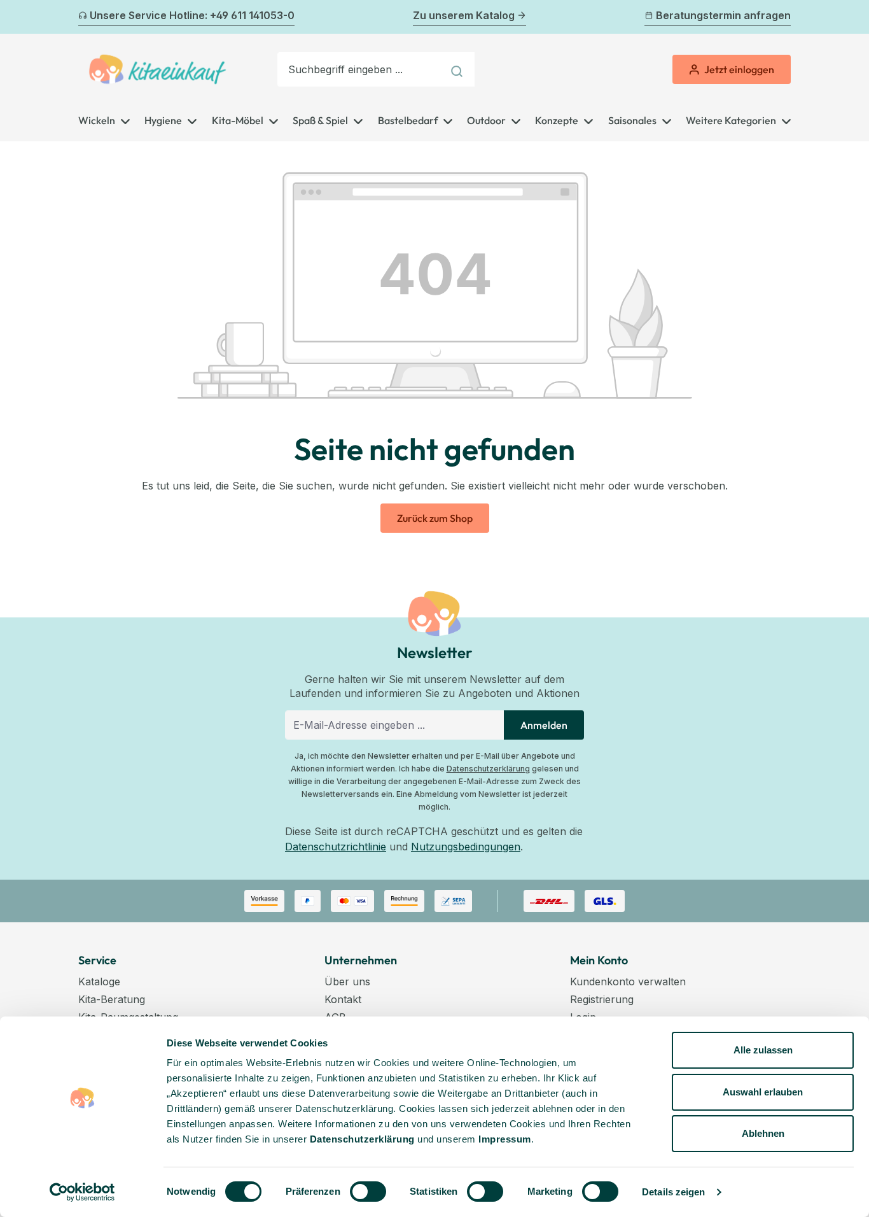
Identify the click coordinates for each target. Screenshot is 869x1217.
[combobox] (360, 69)
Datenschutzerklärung (488, 768)
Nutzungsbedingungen (465, 846)
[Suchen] (458, 69)
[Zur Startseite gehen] (157, 69)
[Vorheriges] (86, 17)
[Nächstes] (783, 17)
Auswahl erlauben (763, 1092)
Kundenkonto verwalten (628, 981)
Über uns (347, 981)
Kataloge (99, 981)
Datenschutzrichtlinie (335, 846)
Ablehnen (763, 1133)
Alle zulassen (763, 1050)
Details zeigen (673, 1191)
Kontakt (342, 999)
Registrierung (602, 999)
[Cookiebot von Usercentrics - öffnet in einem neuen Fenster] (82, 1192)
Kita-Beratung (111, 999)
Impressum (504, 1139)
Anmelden (543, 725)
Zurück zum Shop (435, 518)
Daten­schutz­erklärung (362, 1139)
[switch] (368, 1191)
